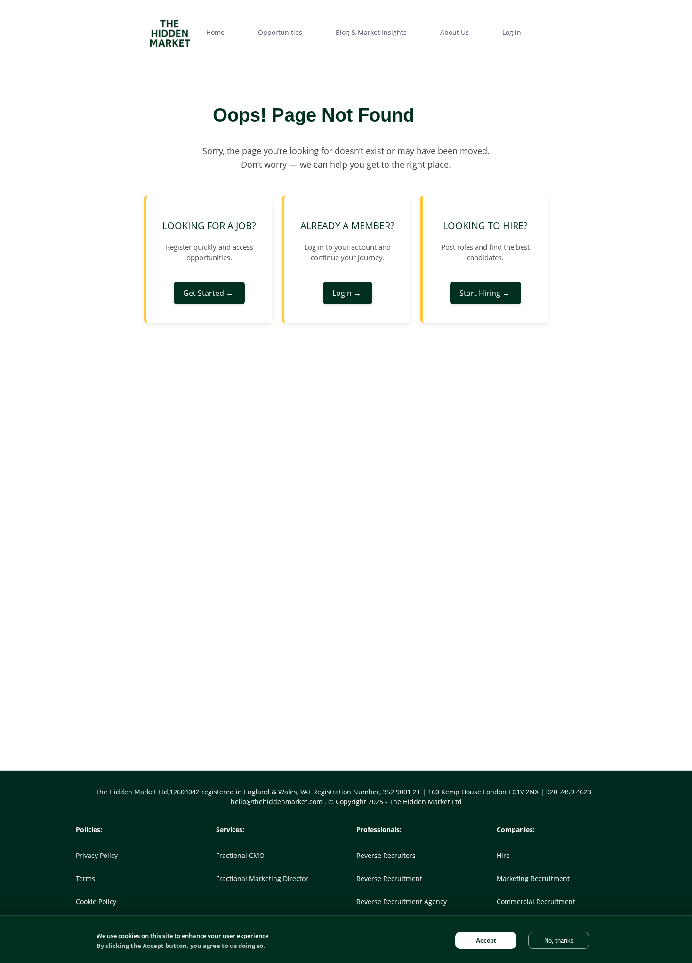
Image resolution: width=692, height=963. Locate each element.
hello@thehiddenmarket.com (277, 801)
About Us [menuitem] (454, 32)
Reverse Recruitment (389, 878)
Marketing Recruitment (533, 878)
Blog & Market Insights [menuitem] (371, 32)
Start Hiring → (485, 293)
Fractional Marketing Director (262, 878)
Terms (85, 878)
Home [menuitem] (215, 32)
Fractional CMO (240, 855)
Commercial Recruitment (536, 901)
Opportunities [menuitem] (280, 32)
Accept (486, 940)
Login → (347, 293)
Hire (503, 855)
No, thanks (559, 940)
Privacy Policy (97, 855)
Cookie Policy (96, 901)
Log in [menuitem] (511, 32)
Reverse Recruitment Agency (401, 901)
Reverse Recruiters (386, 855)
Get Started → (209, 293)
